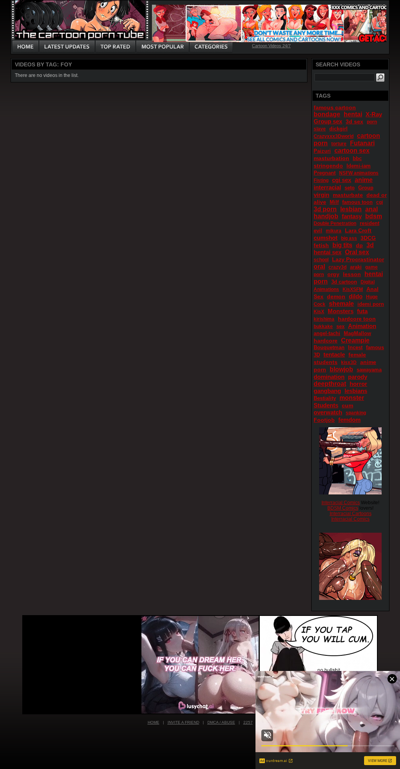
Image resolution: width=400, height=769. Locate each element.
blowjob (341, 369)
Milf (334, 202)
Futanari (362, 143)
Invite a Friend (183, 722)
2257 (248, 722)
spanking (356, 413)
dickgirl (338, 129)
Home (153, 722)
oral (319, 266)
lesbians (356, 390)
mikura (333, 231)
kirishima (324, 319)
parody (357, 376)
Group (365, 188)
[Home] (25, 47)
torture (338, 143)
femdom (349, 419)
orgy (333, 274)
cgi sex (341, 180)
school (321, 259)
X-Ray (374, 114)
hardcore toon (357, 319)
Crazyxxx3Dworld (334, 136)
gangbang (327, 390)
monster (351, 397)
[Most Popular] (162, 47)
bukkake (323, 326)
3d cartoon (344, 282)
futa (362, 311)
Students (326, 405)
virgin (321, 194)
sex (340, 326)
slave (320, 129)
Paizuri (322, 151)
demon (336, 296)
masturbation (331, 158)
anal (371, 209)
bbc (357, 158)
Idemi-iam (358, 166)
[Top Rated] (115, 47)
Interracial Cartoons (350, 513)
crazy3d (337, 267)
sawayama (369, 370)
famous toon (357, 202)
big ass (349, 238)
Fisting (321, 180)
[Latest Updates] (67, 47)
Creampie (355, 340)
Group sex (328, 121)
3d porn (325, 209)
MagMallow (357, 333)
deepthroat (330, 383)
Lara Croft (358, 230)
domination (329, 376)
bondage (327, 114)
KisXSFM (353, 289)
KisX (319, 311)
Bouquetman (329, 347)
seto (350, 188)
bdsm (373, 216)
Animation (362, 326)
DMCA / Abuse (221, 722)
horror (358, 383)
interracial (327, 187)
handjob (326, 216)
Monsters (341, 311)
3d (370, 245)
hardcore (326, 340)
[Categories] (211, 47)
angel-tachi (327, 333)
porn (372, 122)
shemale (341, 303)
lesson (352, 274)
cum (347, 405)
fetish (321, 245)
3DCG (368, 238)
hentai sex (327, 252)
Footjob (324, 420)
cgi (379, 202)
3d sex (354, 121)
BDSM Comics (342, 508)
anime (364, 180)
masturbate (348, 195)
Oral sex (357, 252)
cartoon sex (352, 150)
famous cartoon (335, 107)
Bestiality (325, 398)
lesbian (351, 209)
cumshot (326, 237)
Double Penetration (335, 223)
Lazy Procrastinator (358, 259)
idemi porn (370, 304)
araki (356, 267)
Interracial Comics (340, 502)
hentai (353, 114)
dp (359, 245)
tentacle (334, 354)
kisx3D (349, 362)
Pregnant (325, 173)
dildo (355, 296)
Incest (355, 347)
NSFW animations (359, 173)
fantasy (352, 216)
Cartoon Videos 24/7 (271, 45)
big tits (342, 245)
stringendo (328, 165)
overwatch (328, 412)
